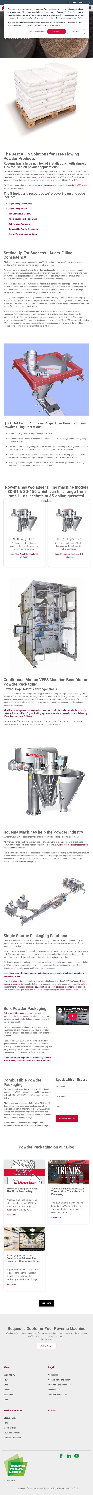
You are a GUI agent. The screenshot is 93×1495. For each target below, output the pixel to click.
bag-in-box (18, 981)
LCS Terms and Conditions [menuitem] (59, 1385)
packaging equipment (41, 185)
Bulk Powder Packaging (19, 224)
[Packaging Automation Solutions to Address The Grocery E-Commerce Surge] (24, 1239)
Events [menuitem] (6, 1385)
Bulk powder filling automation (16, 1013)
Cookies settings (37, 31)
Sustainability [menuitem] (9, 1375)
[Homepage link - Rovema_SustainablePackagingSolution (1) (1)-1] (16, 1474)
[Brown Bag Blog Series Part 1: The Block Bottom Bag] (24, 1172)
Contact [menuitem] (88, 2)
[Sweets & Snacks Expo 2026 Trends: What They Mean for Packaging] (68, 1172)
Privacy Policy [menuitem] (54, 1390)
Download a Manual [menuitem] (12, 1433)
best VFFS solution (80, 185)
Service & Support (13, 1410)
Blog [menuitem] (80, 2)
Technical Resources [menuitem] (12, 1438)
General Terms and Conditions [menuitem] (61, 1380)
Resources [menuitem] (71, 2)
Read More (11, 1215)
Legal (51, 1367)
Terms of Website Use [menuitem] (57, 1395)
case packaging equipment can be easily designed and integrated (49, 987)
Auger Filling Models (17, 209)
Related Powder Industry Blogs (22, 234)
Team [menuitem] (6, 1400)
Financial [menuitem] (7, 1390)
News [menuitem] (6, 1380)
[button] (89, 7)
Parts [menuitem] (6, 1423)
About (7, 1367)
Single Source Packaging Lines (22, 219)
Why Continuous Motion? (19, 214)
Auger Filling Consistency (20, 204)
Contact (52, 1410)
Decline (76, 31)
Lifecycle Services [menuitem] (11, 1418)
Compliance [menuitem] (53, 1375)
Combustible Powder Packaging (23, 229)
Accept (56, 31)
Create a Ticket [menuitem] (10, 1428)
